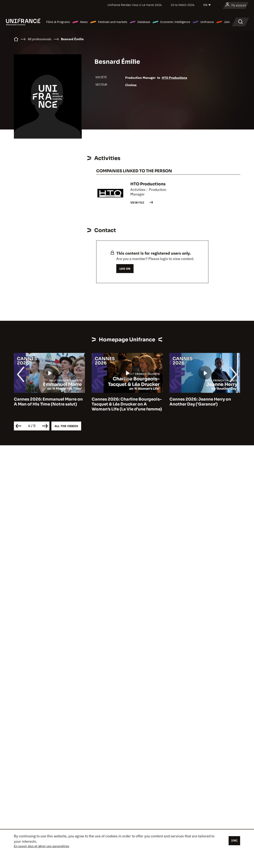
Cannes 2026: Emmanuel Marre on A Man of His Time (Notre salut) (48, 402)
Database (144, 22)
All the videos (66, 426)
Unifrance (207, 22)
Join (227, 22)
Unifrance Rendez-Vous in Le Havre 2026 (135, 5)
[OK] (234, 840)
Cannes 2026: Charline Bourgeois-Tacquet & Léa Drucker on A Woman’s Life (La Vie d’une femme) (127, 404)
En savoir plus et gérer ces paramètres (41, 846)
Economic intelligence (175, 22)
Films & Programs (58, 22)
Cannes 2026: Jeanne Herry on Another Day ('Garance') (200, 402)
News (84, 22)
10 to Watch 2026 (182, 5)
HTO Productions (174, 78)
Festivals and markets (112, 22)
